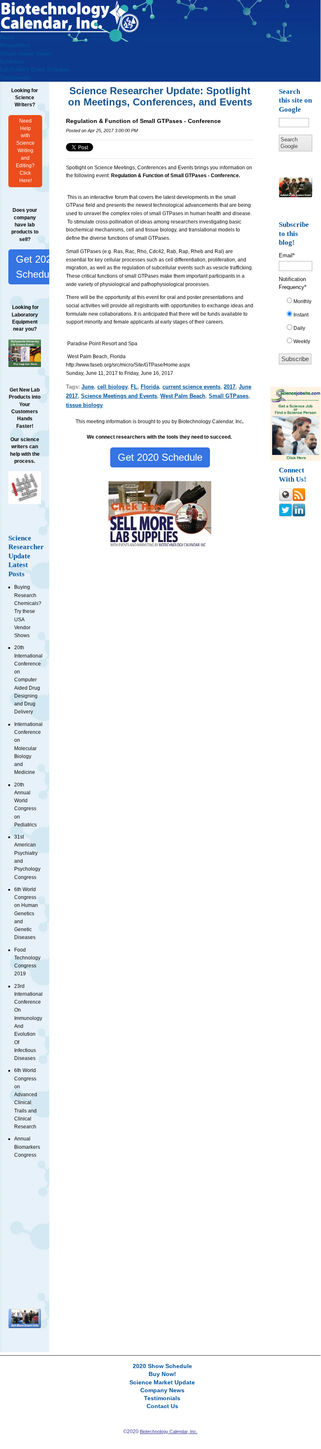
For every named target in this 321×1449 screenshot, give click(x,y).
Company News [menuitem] (162, 1390)
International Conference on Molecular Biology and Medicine (28, 748)
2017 (229, 387)
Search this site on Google (295, 100)
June (87, 387)
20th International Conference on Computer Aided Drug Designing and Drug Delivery (28, 680)
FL (134, 387)
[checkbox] (298, 323)
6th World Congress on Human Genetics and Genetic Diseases (26, 913)
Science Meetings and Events (119, 396)
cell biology (112, 387)
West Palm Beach (182, 396)
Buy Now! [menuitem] (162, 1374)
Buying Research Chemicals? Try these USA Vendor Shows (27, 611)
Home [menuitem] (7, 37)
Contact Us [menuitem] (162, 1406)
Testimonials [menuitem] (15, 77)
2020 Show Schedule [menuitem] (162, 1366)
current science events (191, 387)
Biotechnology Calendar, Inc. (168, 1431)
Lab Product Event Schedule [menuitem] (34, 69)
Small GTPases (228, 396)
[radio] (298, 303)
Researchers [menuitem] (15, 45)
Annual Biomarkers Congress (27, 1147)
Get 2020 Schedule (36, 267)
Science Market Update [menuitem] (162, 1382)
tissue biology (84, 405)
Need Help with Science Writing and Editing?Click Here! (25, 150)
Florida (150, 387)
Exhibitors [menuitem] (12, 61)
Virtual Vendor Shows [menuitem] (26, 53)
